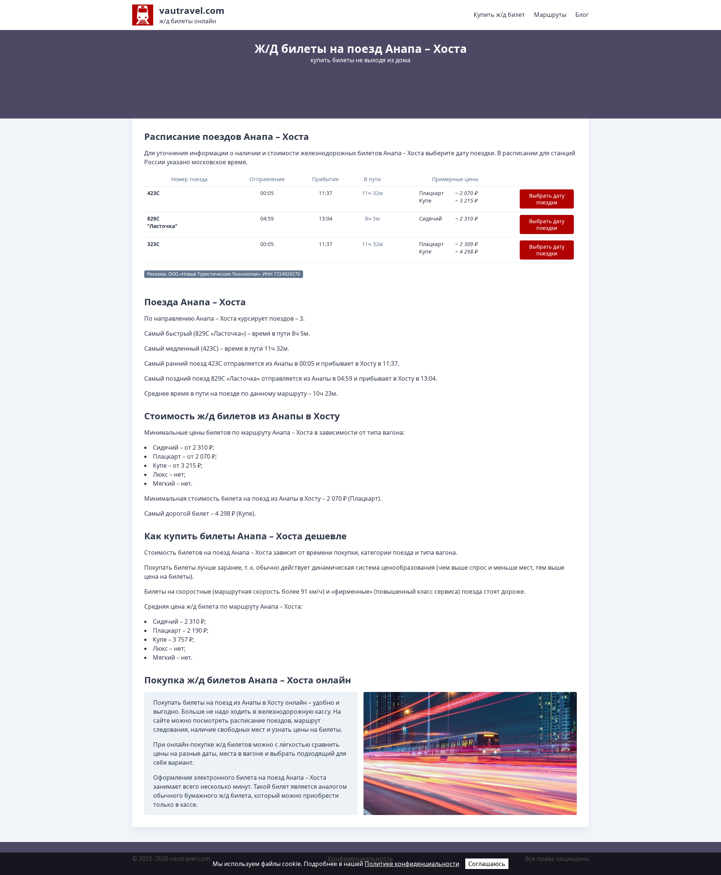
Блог (582, 15)
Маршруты (550, 15)
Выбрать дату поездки (546, 199)
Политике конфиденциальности (412, 864)
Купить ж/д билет (499, 15)
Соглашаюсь (486, 864)
